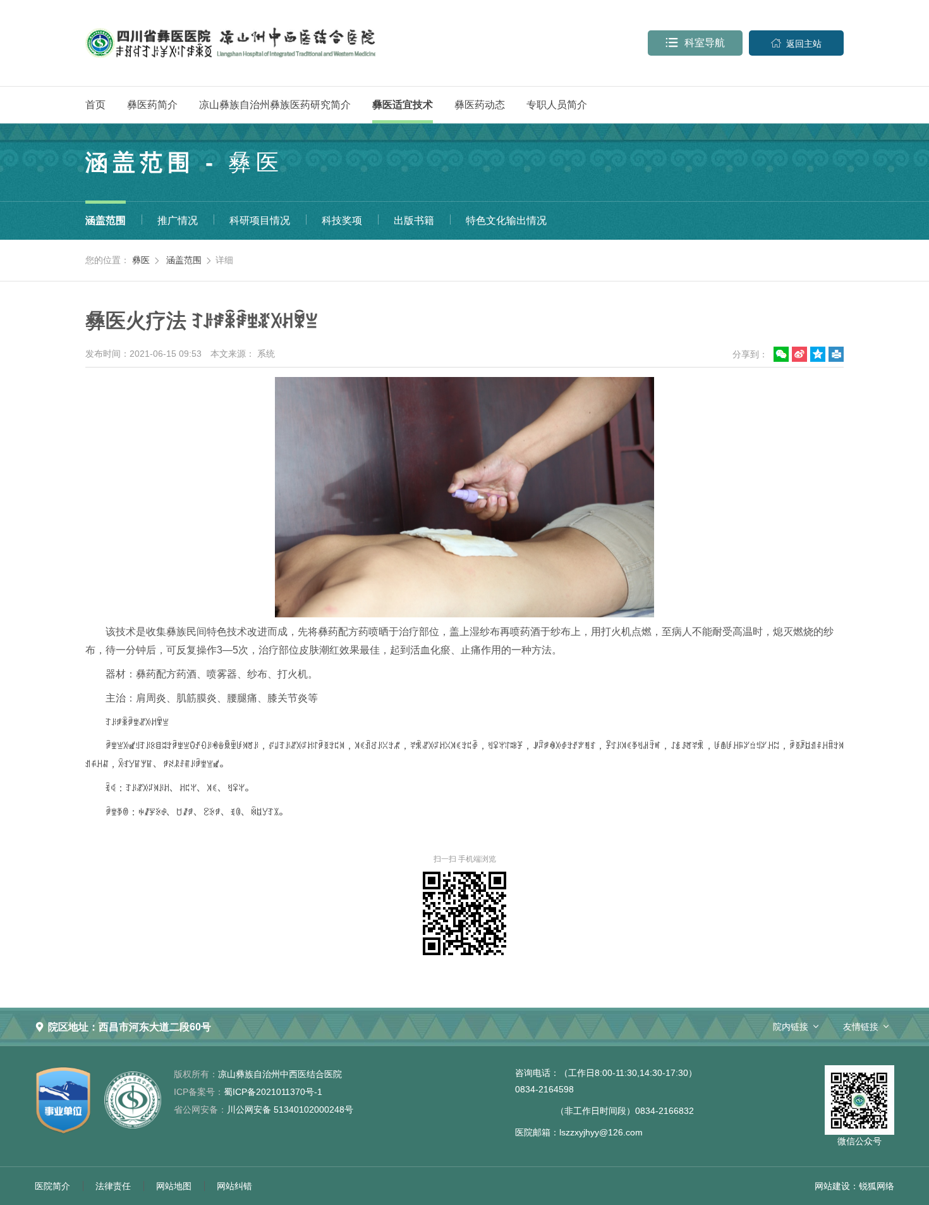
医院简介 (52, 1186)
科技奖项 (342, 220)
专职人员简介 (556, 104)
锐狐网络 (876, 1186)
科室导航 (695, 42)
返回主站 (796, 43)
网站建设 (832, 1186)
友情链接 (860, 1027)
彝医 (141, 260)
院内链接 (790, 1027)
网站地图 (173, 1186)
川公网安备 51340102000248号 (263, 1109)
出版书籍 (414, 220)
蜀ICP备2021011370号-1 (248, 1092)
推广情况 (177, 220)
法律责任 (113, 1186)
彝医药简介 (152, 104)
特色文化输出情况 (506, 220)
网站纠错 (234, 1186)
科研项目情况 (259, 220)
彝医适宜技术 (402, 104)
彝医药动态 (479, 104)
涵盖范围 (105, 220)
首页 (95, 104)
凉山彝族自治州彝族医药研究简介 (275, 104)
